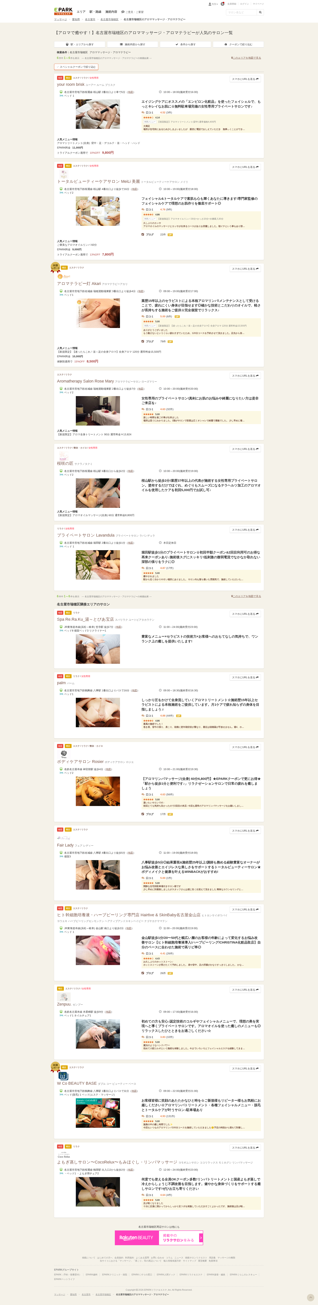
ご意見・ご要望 (135, 11)
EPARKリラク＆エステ (63, 11)
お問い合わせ (157, 1257)
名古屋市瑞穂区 (109, 19)
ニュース (178, 1257)
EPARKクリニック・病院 (114, 1274)
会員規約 (118, 1257)
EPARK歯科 (92, 1274)
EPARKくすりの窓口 (142, 1274)
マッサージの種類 (226, 1257)
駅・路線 (95, 11)
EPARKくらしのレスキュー (243, 1274)
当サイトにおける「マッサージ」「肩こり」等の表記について (131, 1261)
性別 (214, 4)
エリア (81, 11)
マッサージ (60, 19)
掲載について (88, 1257)
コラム (169, 1257)
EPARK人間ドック (166, 1274)
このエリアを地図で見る (247, 57)
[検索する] (260, 12)
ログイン (244, 4)
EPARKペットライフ (64, 1279)
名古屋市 (90, 19)
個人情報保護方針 (172, 1261)
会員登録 (231, 4)
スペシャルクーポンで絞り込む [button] (78, 66)
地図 (130, 92)
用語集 (212, 1257)
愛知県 (76, 19)
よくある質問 (142, 1257)
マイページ (258, 4)
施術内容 (111, 11)
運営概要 (202, 1261)
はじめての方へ (105, 1257)
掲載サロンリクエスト (196, 1257)
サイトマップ (189, 1261)
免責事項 (213, 1261)
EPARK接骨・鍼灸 (216, 1274)
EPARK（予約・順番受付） (67, 1274)
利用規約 (129, 1257)
